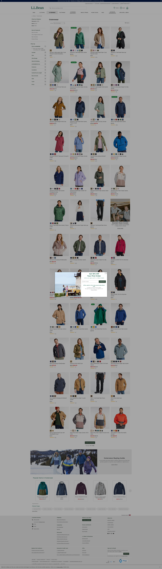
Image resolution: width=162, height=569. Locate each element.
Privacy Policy (94, 289)
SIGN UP (102, 281)
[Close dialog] (106, 273)
